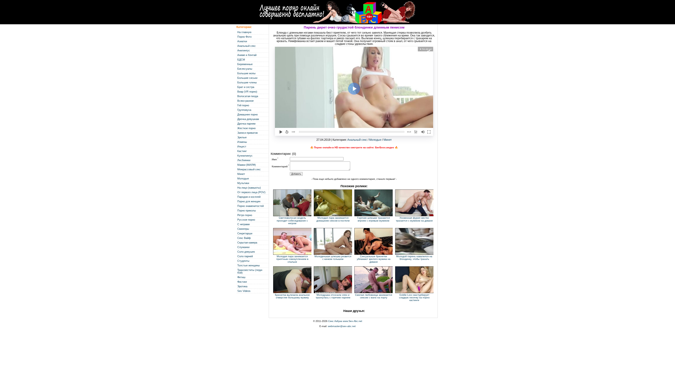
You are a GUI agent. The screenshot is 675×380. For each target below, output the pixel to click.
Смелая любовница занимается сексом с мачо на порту (373, 296)
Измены (242, 141)
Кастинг (242, 151)
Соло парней (245, 256)
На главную (244, 32)
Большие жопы (246, 73)
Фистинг (242, 281)
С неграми (243, 224)
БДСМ (241, 59)
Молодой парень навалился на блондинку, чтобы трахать (414, 257)
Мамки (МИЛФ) (246, 164)
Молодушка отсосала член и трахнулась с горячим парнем (333, 296)
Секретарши (244, 233)
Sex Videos (243, 290)
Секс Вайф (244, 237)
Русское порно (246, 219)
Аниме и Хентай (246, 54)
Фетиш (241, 277)
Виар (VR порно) (247, 91)
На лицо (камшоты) (249, 187)
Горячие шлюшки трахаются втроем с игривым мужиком (373, 219)
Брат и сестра (245, 87)
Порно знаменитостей (250, 205)
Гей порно (243, 105)
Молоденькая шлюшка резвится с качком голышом (332, 257)
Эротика (242, 286)
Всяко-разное (245, 100)
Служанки (243, 247)
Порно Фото (244, 36)
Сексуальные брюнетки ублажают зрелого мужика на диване (373, 259)
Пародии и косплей (249, 196)
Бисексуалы (244, 68)
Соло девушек (246, 251)
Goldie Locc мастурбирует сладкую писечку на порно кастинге (414, 297)
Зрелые (242, 137)
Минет (241, 173)
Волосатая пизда (247, 96)
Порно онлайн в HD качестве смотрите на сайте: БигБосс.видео (354, 147)
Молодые (243, 178)
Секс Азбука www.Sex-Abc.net (345, 321)
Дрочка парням (246, 123)
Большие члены (247, 82)
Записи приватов (247, 132)
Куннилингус (245, 155)
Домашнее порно (247, 114)
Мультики (243, 183)
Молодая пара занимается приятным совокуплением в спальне (292, 259)
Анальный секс (246, 45)
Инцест (241, 146)
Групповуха (244, 109)
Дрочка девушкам (248, 119)
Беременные (245, 64)
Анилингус (243, 50)
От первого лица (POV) (251, 192)
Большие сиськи (247, 77)
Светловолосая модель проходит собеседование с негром (292, 220)
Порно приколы (246, 210)
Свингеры (243, 228)
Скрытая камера (247, 242)
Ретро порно (244, 215)
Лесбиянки (243, 160)
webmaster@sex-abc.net (342, 326)
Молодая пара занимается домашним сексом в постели (333, 219)
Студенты (243, 260)
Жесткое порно (246, 128)
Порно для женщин (248, 201)
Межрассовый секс (249, 169)
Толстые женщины (248, 265)
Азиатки (242, 41)
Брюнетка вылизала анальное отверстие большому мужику (292, 296)
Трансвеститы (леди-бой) (250, 271)
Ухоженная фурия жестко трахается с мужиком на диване (414, 219)
